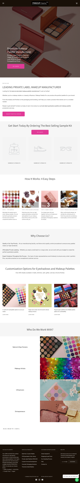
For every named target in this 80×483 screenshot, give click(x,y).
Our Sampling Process (46, 459)
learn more (5, 314)
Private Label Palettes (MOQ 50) (30, 459)
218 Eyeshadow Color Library (29, 456)
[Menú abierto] (4, 3)
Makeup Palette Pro (31, 476)
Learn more (57, 314)
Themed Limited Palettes (28, 466)
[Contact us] (77, 480)
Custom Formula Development (29, 461)
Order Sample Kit (45, 453)
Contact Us (44, 464)
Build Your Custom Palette (28, 453)
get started (16, 66)
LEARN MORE (31, 314)
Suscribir (72, 461)
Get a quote (40, 132)
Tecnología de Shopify (47, 476)
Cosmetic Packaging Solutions (29, 464)
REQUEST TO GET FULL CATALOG (13, 114)
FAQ (42, 461)
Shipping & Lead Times (46, 456)
